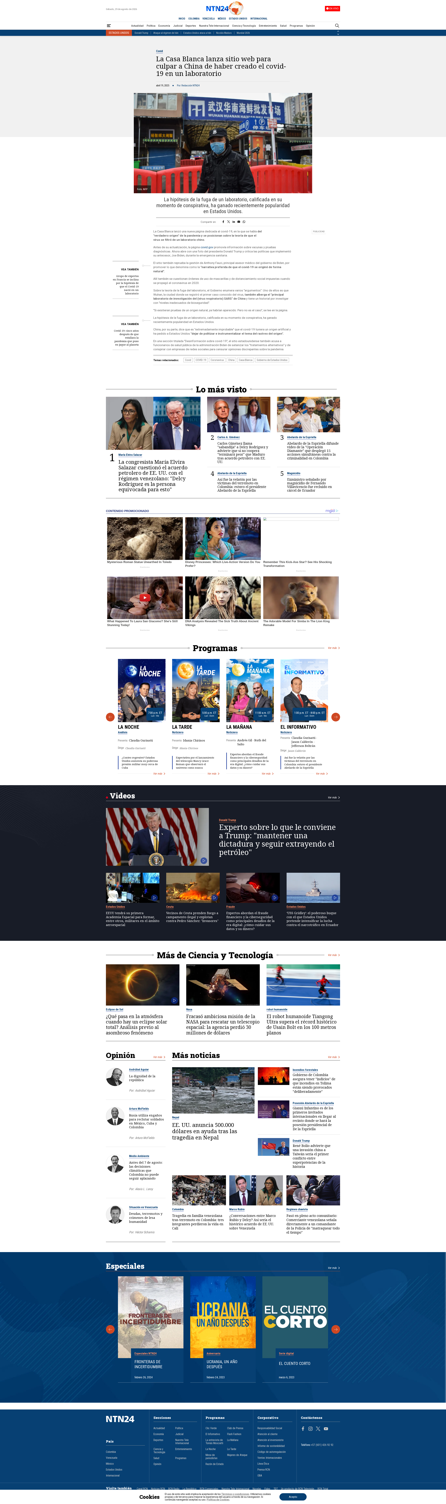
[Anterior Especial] (110, 1329)
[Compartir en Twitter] (228, 222)
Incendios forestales (305, 1070)
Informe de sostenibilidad (271, 1446)
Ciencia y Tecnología (244, 25)
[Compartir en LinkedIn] (233, 222)
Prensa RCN (263, 1469)
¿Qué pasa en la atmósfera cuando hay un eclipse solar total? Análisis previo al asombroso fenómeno (136, 1025)
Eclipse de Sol (114, 1009)
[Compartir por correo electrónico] (238, 222)
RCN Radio (173, 1488)
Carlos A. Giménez (228, 437)
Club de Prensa (235, 1428)
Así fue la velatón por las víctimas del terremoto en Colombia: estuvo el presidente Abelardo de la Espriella (241, 485)
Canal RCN (142, 1488)
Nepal (175, 1117)
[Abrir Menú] (109, 26)
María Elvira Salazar (130, 454)
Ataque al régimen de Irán (165, 33)
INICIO (182, 18)
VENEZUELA (208, 18)
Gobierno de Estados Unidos (272, 360)
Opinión (310, 25)
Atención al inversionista (270, 1440)
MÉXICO (222, 18)
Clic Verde (211, 1428)
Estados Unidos (115, 906)
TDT (276, 1488)
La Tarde (182, 727)
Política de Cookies (218, 1499)
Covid (159, 51)
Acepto (293, 1496)
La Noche (128, 727)
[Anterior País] (338, 31)
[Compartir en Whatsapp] (244, 222)
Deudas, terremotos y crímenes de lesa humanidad (145, 1218)
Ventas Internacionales (269, 1457)
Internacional (113, 1475)
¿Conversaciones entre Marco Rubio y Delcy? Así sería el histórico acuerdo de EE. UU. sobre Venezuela (252, 1222)
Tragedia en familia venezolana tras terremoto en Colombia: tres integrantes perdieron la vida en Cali (198, 1222)
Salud (283, 25)
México (110, 1463)
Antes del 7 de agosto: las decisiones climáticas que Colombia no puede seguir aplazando (146, 1170)
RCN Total (323, 1488)
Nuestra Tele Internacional (214, 25)
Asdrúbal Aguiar (139, 1069)
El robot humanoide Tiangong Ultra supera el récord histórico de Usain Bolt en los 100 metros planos (302, 1025)
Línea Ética (263, 1463)
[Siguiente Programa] (335, 717)
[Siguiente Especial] (335, 1329)
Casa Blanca (245, 360)
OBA (259, 1475)
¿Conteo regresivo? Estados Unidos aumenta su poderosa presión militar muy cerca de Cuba (140, 762)
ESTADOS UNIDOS (238, 18)
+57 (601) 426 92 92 (322, 1445)
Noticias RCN (158, 1488)
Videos (122, 795)
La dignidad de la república (142, 1078)
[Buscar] (337, 26)
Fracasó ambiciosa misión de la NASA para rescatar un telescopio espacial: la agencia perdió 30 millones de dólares (223, 1025)
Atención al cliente (267, 1434)
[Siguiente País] (338, 34)
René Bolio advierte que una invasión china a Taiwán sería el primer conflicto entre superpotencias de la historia (311, 1156)
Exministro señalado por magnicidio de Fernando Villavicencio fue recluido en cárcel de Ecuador (309, 485)
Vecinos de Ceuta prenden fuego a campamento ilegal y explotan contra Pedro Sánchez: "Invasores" (192, 917)
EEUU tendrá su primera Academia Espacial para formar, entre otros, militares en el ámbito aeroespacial (132, 919)
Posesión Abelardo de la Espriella (313, 1103)
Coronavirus (217, 360)
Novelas (257, 1488)
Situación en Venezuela (143, 1207)
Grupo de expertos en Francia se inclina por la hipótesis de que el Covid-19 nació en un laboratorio (126, 284)
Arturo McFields (139, 1108)
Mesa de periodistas (211, 1457)
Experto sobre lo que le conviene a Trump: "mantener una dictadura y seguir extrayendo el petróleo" (277, 839)
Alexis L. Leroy (144, 1189)
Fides (267, 1488)
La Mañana (239, 727)
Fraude (230, 906)
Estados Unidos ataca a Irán (197, 33)
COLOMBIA (193, 18)
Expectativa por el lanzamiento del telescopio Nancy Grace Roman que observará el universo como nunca (195, 762)
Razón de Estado (215, 1464)
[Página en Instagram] (310, 1429)
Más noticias (196, 1055)
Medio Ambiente (139, 1156)
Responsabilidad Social (269, 1428)
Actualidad (137, 25)
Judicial (178, 25)
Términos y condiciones (235, 1494)
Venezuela (111, 1457)
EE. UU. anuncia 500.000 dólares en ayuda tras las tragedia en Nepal (204, 1131)
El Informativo (298, 727)
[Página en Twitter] (318, 1429)
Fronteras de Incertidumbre (148, 1364)
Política (151, 25)
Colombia (178, 1209)
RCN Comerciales (209, 1488)
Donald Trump (141, 33)
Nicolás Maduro (224, 33)
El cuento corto (294, 1363)
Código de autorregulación (271, 1452)
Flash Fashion (234, 1434)
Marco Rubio (237, 1209)
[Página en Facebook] (303, 1429)
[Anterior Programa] (110, 717)
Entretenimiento (268, 25)
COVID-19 (201, 360)
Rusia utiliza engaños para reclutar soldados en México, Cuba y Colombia (146, 1121)
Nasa (189, 1009)
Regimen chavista (297, 1209)
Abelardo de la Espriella (301, 437)
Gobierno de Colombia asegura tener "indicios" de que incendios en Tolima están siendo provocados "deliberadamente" (314, 1083)
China (231, 360)
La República (189, 1488)
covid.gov (207, 247)
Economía (164, 25)
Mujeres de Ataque (237, 1455)
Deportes (191, 25)
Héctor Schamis (144, 1232)
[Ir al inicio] (125, 1424)
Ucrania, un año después (222, 1364)
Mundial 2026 (243, 33)
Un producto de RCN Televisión (297, 1488)
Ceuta (170, 906)
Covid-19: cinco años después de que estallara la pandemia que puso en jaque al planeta (126, 337)
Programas (296, 25)
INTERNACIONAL (258, 18)
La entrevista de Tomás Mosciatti (214, 1442)
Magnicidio (293, 473)
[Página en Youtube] (326, 1429)
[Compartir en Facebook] (223, 222)
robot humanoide (277, 1009)
